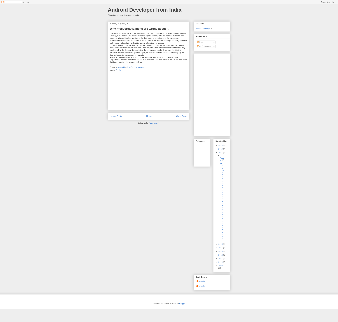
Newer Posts (116, 116)
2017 (220, 152)
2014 (220, 248)
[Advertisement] (148, 91)
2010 (220, 262)
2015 (220, 244)
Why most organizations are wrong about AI (139, 28)
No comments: (141, 67)
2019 (220, 145)
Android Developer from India (144, 10)
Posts (201, 42)
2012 (220, 255)
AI (117, 70)
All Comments (205, 46)
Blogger (182, 304)
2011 (220, 258)
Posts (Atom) (154, 123)
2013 (220, 251)
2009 (220, 266)
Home (149, 116)
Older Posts (181, 116)
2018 (220, 149)
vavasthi (201, 281)
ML (120, 70)
